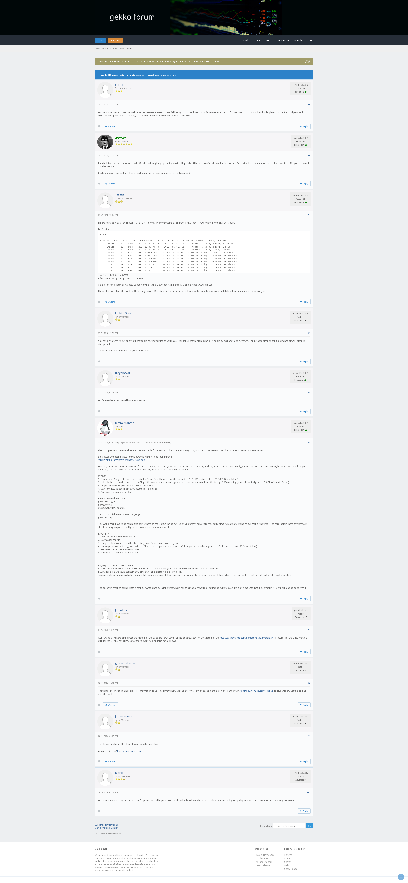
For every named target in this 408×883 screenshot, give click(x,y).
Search (268, 40)
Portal (245, 40)
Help (310, 40)
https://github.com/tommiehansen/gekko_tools (122, 459)
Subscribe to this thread (106, 824)
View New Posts (103, 48)
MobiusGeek (123, 313)
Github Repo (261, 858)
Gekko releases (263, 865)
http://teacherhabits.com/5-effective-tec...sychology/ (246, 637)
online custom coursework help (257, 690)
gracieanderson (125, 663)
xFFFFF (119, 84)
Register (115, 40)
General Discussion (133, 61)
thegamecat (122, 373)
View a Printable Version (106, 827)
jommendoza (123, 716)
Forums (256, 40)
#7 (309, 629)
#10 (308, 792)
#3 (309, 215)
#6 (309, 442)
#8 (309, 683)
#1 (309, 104)
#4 (309, 333)
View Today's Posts (122, 48)
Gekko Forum (104, 61)
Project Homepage (265, 854)
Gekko (117, 61)
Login (100, 40)
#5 (309, 392)
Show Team (290, 868)
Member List (283, 40)
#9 (309, 736)
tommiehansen (124, 423)
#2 (309, 155)
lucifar (119, 772)
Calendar (298, 40)
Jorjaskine (121, 610)
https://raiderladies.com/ (129, 751)
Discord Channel (263, 861)
